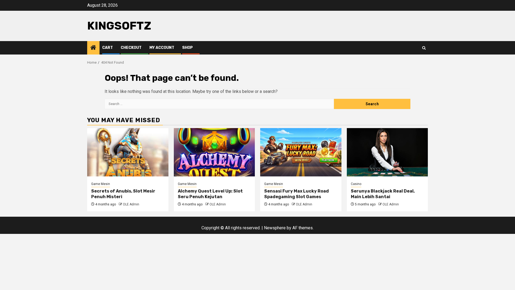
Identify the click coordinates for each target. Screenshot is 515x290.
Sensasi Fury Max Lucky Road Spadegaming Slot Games (296, 194)
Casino (356, 184)
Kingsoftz (119, 25)
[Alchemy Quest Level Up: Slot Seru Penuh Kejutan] (214, 152)
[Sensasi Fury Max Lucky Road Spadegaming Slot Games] (300, 152)
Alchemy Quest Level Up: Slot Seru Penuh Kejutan (210, 194)
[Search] (424, 48)
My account (161, 47)
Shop (187, 47)
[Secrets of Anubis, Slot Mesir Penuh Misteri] (127, 152)
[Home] (93, 48)
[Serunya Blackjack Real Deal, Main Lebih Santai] (387, 152)
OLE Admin (131, 204)
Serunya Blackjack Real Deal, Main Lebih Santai (383, 194)
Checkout (131, 47)
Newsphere (275, 227)
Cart (107, 47)
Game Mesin (100, 184)
